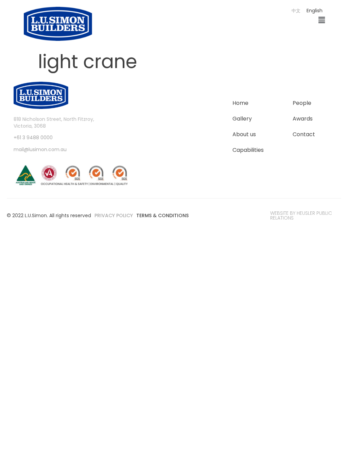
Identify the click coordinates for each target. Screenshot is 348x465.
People (302, 103)
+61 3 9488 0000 (33, 137)
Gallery (242, 119)
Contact (304, 134)
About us (244, 134)
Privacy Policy (113, 215)
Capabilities (248, 150)
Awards (303, 119)
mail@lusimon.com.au (40, 149)
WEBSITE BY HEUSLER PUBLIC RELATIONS (301, 215)
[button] (322, 20)
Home (240, 103)
